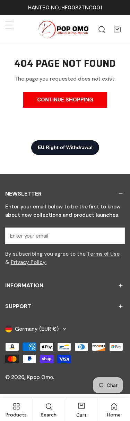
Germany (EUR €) (37, 328)
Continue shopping (65, 99)
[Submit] (115, 235)
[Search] (102, 29)
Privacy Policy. (28, 262)
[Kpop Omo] (63, 29)
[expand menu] (9, 25)
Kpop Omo (40, 377)
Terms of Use (103, 253)
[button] (117, 29)
